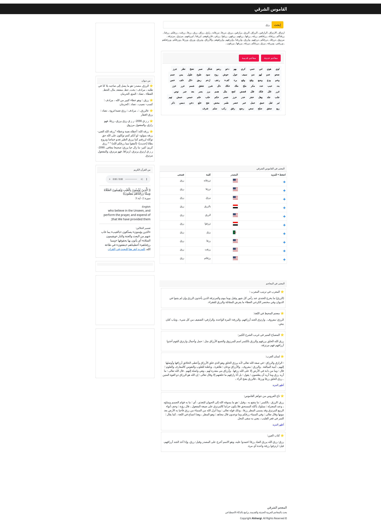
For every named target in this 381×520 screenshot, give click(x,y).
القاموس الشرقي (270, 9)
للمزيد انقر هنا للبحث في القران (126, 249)
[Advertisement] (223, 137)
